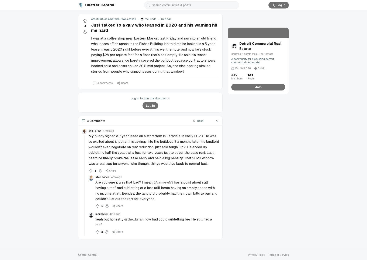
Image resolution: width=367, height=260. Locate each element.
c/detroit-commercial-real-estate (113, 19)
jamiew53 (101, 214)
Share (124, 83)
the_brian (95, 131)
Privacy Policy (256, 255)
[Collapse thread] (84, 185)
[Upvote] (85, 20)
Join (258, 87)
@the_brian (134, 219)
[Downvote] (85, 31)
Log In (281, 5)
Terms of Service (278, 255)
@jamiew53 (163, 182)
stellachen (102, 177)
